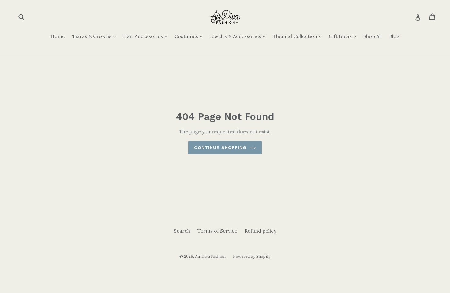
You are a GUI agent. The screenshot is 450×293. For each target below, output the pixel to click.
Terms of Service (217, 231)
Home (58, 36)
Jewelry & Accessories (239, 36)
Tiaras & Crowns (95, 36)
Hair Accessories (146, 36)
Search (182, 231)
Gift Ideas (344, 36)
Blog (394, 36)
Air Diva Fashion (210, 256)
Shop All (372, 36)
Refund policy (260, 231)
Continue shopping (220, 147)
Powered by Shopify (252, 256)
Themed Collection (298, 36)
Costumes (189, 36)
